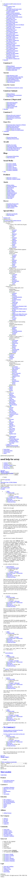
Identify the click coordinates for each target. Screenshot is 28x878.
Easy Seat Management (8, 800)
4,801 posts (16, 601)
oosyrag (7, 669)
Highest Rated (14, 206)
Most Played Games (17, 147)
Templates (12, 194)
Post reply (3, 470)
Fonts (11, 189)
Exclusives (11, 207)
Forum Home (13, 137)
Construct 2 (15, 336)
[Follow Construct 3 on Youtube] (11, 165)
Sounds (15, 193)
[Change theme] (13, 446)
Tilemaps (12, 196)
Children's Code (7, 869)
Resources (5, 59)
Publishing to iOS (14, 79)
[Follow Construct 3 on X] (10, 166)
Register (5, 217)
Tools (11, 198)
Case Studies (6, 794)
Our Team (5, 819)
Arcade (8, 418)
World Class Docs (15, 126)
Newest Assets (15, 203)
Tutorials (11, 96)
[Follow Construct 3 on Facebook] (11, 169)
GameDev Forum (7, 830)
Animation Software (8, 781)
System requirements (17, 67)
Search (5, 453)
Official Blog (15, 156)
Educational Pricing (14, 127)
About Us (5, 818)
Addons (12, 185)
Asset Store (9, 391)
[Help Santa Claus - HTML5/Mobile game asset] (1, 481)
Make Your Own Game (8, 788)
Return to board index (12, 762)
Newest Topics (15, 138)
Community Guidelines (8, 836)
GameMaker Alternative (8, 787)
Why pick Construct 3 (15, 115)
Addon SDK (14, 70)
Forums (8, 406)
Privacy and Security (16, 117)
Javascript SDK (13, 106)
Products (5, 5)
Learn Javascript (7, 803)
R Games (3, 489)
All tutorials (12, 82)
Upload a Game (14, 150)
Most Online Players (15, 148)
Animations (14, 186)
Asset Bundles (14, 213)
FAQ (11, 119)
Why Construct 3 (7, 799)
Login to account (14, 445)
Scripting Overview (15, 68)
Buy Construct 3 (13, 177)
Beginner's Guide (14, 75)
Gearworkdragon (9, 653)
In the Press (6, 822)
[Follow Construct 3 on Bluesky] (11, 167)
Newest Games (13, 146)
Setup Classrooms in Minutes (19, 124)
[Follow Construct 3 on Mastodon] (12, 170)
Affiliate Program (7, 813)
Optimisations (16, 80)
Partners (5, 804)
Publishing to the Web (18, 76)
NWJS (14, 103)
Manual (13, 66)
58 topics (11, 571)
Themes (13, 195)
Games (12, 190)
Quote (14, 501)
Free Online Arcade (7, 834)
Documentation (6, 791)
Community (6, 131)
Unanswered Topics (7, 450)
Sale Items (11, 215)
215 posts (16, 496)
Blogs (7, 435)
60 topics (11, 496)
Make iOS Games (23, 314)
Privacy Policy (6, 867)
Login (8, 217)
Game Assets (6, 829)
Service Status (6, 871)
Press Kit (5, 821)
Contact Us (8, 444)
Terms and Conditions (8, 866)
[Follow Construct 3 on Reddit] (11, 163)
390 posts (16, 571)
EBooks (12, 187)
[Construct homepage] (12, 3)
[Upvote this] (10, 497)
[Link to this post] (10, 500)
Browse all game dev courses (16, 87)
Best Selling (14, 205)
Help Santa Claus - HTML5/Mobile (9, 482)
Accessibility (6, 870)
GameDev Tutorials (7, 832)
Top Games (13, 144)
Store (4, 171)
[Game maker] (12, 220)
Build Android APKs (16, 78)
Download (14, 102)
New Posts (12, 157)
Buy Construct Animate (14, 179)
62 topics (11, 601)
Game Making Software (8, 780)
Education (5, 109)
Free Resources (16, 116)
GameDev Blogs (7, 833)
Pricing (5, 790)
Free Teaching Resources (9, 802)
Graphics (12, 191)
